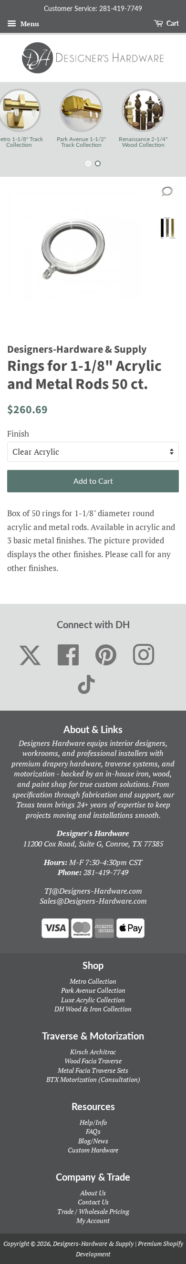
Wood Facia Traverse (93, 1060)
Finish (18, 433)
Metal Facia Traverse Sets (93, 1070)
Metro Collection (93, 981)
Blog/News (93, 1140)
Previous (20, 118)
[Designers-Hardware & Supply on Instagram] (144, 655)
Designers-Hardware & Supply (93, 1243)
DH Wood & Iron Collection (93, 1008)
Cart (172, 23)
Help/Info (93, 1122)
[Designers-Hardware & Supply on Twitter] (30, 655)
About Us (93, 1192)
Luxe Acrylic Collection (93, 999)
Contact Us (93, 1201)
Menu (29, 23)
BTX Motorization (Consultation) (93, 1079)
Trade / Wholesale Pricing (93, 1211)
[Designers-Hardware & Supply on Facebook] (68, 655)
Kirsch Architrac (93, 1051)
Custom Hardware (93, 1149)
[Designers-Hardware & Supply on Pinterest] (106, 655)
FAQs (93, 1131)
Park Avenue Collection (93, 990)
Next (165, 118)
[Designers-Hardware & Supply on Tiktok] (86, 684)
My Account (93, 1220)
